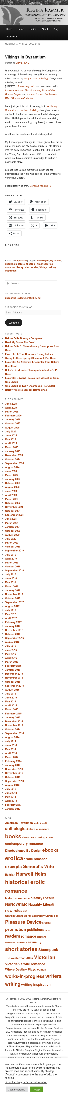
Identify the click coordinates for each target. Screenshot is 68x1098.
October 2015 (12, 681)
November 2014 (14, 725)
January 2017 (12, 626)
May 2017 (10, 614)
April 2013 (11, 800)
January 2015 (12, 717)
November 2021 (14, 507)
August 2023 (12, 487)
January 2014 (12, 765)
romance (28, 936)
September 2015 (14, 685)
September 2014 (14, 733)
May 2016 (10, 654)
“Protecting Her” (25, 86)
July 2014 (10, 741)
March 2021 (11, 523)
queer (48, 930)
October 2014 (12, 729)
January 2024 (12, 479)
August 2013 (12, 785)
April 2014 (11, 753)
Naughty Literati (41, 904)
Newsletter (11, 36)
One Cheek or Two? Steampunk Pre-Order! (30, 385)
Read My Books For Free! (20, 342)
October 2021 (12, 511)
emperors (19, 263)
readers (12, 936)
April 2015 (11, 705)
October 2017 (12, 598)
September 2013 (14, 781)
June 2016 (11, 650)
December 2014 (14, 721)
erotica (14, 858)
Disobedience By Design (23, 850)
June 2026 (11, 403)
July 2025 (10, 431)
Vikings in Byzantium (25, 57)
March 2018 (11, 586)
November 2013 (14, 773)
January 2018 (12, 590)
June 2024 (11, 471)
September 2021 (14, 514)
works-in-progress (25, 976)
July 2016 (10, 646)
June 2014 (11, 745)
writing (12, 983)
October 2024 (12, 459)
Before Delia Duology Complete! (23, 338)
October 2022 (12, 503)
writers (53, 975)
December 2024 (14, 455)
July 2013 (10, 789)
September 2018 (14, 570)
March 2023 (11, 499)
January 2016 (12, 669)
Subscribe (13, 322)
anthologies (43, 260)
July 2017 (10, 610)
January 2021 (12, 527)
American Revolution (19, 823)
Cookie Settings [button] (16, 1089)
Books (21, 28)
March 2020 (11, 542)
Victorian (44, 957)
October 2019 (12, 546)
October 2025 (12, 423)
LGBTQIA (49, 898)
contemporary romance (24, 843)
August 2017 (12, 606)
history (19, 267)
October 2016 (12, 634)
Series (33, 28)
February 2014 (13, 761)
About (45, 28)
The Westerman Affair (19, 958)
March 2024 (11, 475)
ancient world (40, 823)
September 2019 (14, 550)
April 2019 (11, 558)
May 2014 (10, 749)
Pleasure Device (23, 921)
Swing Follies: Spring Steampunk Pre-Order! (31, 358)
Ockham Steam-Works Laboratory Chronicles (31, 916)
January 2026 (12, 419)
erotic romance (35, 859)
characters (28, 837)
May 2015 (10, 701)
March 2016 (11, 662)
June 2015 (11, 697)
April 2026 (11, 407)
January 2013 (12, 809)
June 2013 (11, 793)
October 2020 (12, 530)
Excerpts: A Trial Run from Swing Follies (29, 354)
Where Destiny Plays (20, 969)
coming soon (44, 837)
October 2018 (12, 566)
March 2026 (11, 411)
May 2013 (10, 796)
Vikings (43, 267)
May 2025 (10, 439)
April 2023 (11, 495)
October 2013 (12, 777)
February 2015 (13, 713)
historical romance (17, 898)
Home (9, 28)
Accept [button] (36, 1089)
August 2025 (12, 427)
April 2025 (11, 443)
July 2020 (10, 538)
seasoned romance (16, 942)
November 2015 (14, 677)
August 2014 (12, 737)
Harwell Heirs (31, 873)
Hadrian (10, 874)
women (41, 969)
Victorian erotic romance (25, 963)
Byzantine (55, 260)
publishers (35, 929)
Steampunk (48, 949)
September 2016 (14, 638)
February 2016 (13, 665)
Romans (41, 936)
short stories (31, 267)
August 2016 (12, 642)
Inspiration (21, 260)
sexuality (34, 942)
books (13, 836)
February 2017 (13, 622)
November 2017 (14, 594)
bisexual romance (39, 829)
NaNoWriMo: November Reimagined (26, 389)
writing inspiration (36, 984)
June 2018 (11, 578)
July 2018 (10, 574)
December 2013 (14, 769)
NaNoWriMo (16, 904)
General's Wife (38, 866)
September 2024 (14, 463)
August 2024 (12, 467)
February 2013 (13, 804)
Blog (55, 28)
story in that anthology (36, 78)
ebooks (9, 263)
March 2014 (11, 757)
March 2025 (11, 447)
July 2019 (10, 554)
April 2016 (11, 658)
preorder (46, 922)
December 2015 (14, 673)
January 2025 (12, 451)
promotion (15, 929)
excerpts (31, 263)
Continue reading (40, 185)
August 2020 (12, 534)
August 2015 (12, 689)
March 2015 (11, 709)
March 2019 (11, 562)
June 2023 (11, 491)
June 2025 (11, 435)
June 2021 (11, 518)
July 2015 (10, 693)
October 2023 (12, 483)
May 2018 (10, 582)
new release (16, 910)
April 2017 (11, 618)
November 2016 (14, 630)
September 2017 (14, 602)
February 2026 (13, 415)
